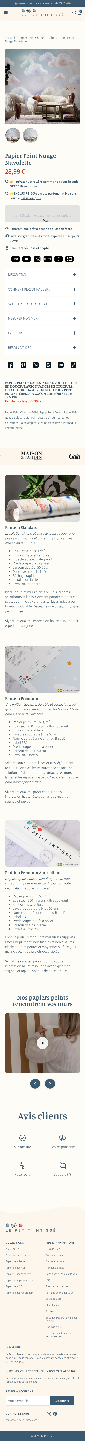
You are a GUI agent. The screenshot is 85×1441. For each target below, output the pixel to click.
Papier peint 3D (14, 1286)
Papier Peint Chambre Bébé (21, 412)
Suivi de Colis (53, 1249)
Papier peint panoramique (20, 1280)
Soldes (49, 1311)
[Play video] (42, 1043)
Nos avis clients (54, 1327)
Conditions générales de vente (62, 1274)
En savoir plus (31, 198)
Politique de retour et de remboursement (59, 1335)
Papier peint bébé (15, 1261)
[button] (35, 1084)
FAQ (48, 1280)
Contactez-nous (54, 1255)
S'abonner (62, 1401)
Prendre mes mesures (58, 1286)
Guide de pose (53, 1298)
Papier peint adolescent (18, 1274)
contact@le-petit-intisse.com (21, 1420)
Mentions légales (55, 1267)
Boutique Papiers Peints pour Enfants (61, 1319)
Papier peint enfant (16, 1267)
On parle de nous (55, 1261)
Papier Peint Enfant (51, 412)
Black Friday (52, 1305)
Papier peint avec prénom (19, 1292)
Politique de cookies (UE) (59, 1292)
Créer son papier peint (18, 1255)
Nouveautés (12, 1249)
